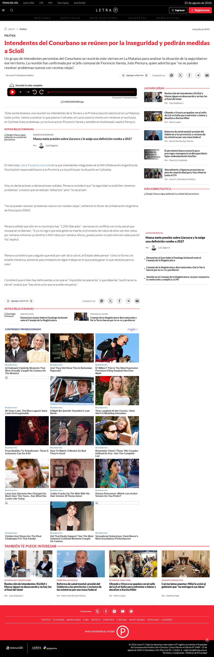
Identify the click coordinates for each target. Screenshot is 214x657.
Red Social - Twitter (97, 611)
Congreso (167, 619)
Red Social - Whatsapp (131, 611)
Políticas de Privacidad (196, 652)
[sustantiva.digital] (50, 648)
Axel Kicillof (79, 2)
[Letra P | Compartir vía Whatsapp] (171, 75)
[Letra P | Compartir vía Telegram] (198, 75)
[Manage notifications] (207, 639)
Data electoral (104, 18)
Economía (58, 619)
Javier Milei (28, 2)
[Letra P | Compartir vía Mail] (207, 75)
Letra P (11, 29)
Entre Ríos (108, 619)
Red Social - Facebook (105, 611)
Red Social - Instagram (114, 611)
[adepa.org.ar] (36, 648)
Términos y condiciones (174, 652)
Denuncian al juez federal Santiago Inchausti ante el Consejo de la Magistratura (173, 259)
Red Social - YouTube (122, 611)
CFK (41, 2)
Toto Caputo (63, 2)
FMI (50, 2)
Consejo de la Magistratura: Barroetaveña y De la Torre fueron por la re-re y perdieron (175, 268)
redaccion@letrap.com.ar (195, 650)
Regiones (43, 18)
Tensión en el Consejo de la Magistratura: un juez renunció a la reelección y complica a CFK (177, 278)
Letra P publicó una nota (36, 165)
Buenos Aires (74, 619)
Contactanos (86, 611)
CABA (86, 619)
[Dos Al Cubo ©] (15, 648)
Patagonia (153, 619)
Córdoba (121, 619)
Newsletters (167, 18)
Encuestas (137, 18)
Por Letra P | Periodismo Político (19, 75)
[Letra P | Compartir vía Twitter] (180, 75)
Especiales (70, 18)
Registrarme (202, 10)
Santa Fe (95, 619)
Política (23, 29)
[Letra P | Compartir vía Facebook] (189, 75)
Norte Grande (137, 619)
